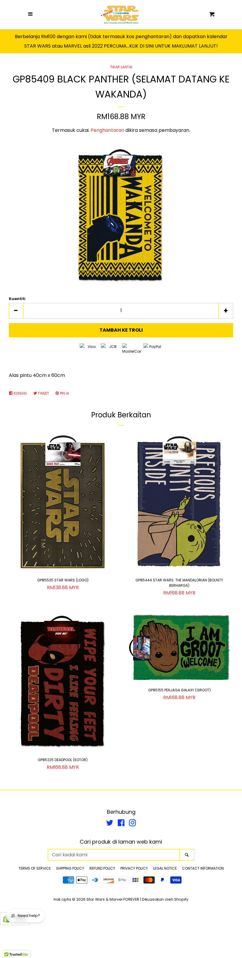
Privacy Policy (134, 868)
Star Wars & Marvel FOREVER (112, 899)
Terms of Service (35, 868)
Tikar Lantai (121, 66)
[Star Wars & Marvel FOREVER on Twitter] (109, 824)
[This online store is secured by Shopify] (15, 923)
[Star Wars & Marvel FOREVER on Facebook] (121, 824)
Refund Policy (102, 868)
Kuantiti (17, 298)
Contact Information (203, 868)
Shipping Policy (70, 868)
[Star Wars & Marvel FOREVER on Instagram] (132, 824)
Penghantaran (107, 130)
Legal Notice (165, 868)
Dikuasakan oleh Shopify (165, 899)
